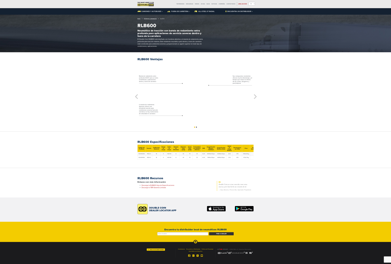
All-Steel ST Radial (206, 11)
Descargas (189, 4)
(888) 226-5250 (242, 4)
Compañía (222, 4)
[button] (136, 95)
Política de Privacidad (207, 249)
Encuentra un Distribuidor (239, 11)
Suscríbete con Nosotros (195, 251)
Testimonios (180, 4)
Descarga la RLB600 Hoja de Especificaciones (158, 185)
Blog (208, 4)
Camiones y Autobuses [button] (151, 11)
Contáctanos (230, 4)
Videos (197, 4)
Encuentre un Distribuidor (193, 249)
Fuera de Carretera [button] (180, 11)
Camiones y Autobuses (150, 18)
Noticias (214, 4)
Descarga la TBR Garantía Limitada (154, 188)
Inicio (138, 18)
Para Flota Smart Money (157, 249)
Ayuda (203, 4)
